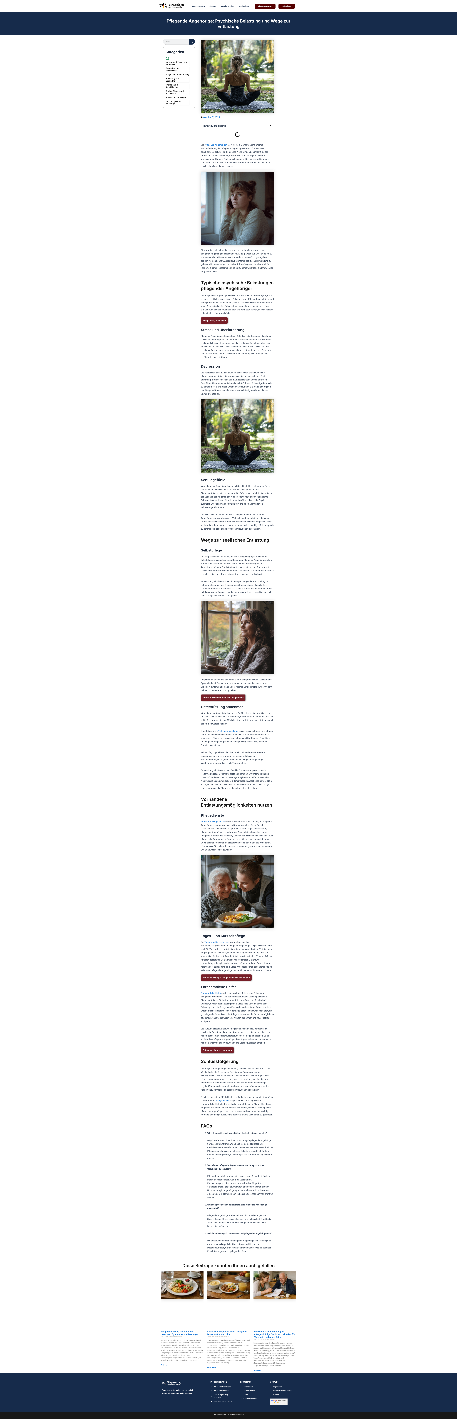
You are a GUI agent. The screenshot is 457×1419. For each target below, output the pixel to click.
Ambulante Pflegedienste (213, 821)
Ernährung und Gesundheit (172, 79)
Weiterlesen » (165, 1365)
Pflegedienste (222, 1100)
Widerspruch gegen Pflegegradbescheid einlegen (226, 977)
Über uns (212, 6)
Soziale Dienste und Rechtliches (175, 92)
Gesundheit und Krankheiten (173, 69)
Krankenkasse (244, 6)
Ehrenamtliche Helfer (211, 993)
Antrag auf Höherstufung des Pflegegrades (223, 697)
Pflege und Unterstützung (177, 74)
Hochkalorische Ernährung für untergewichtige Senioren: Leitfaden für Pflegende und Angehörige (274, 1334)
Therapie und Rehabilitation (172, 86)
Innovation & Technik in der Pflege (176, 63)
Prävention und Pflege (176, 97)
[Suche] (192, 42)
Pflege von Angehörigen (215, 145)
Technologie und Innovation (173, 102)
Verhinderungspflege (228, 731)
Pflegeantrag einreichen (214, 320)
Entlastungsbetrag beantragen (217, 1050)
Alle (167, 58)
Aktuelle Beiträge (227, 6)
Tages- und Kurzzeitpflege (216, 942)
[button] (270, 125)
